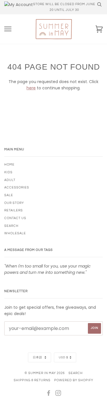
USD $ (63, 357)
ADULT (9, 180)
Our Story (14, 203)
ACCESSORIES (16, 187)
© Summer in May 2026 (45, 373)
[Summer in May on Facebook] (49, 394)
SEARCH (11, 225)
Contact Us (15, 218)
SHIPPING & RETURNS (32, 380)
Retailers (13, 210)
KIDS (8, 172)
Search (75, 373)
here (31, 88)
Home (9, 164)
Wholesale (15, 233)
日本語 (38, 357)
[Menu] (7, 29)
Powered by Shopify (73, 380)
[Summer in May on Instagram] (58, 394)
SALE (8, 195)
